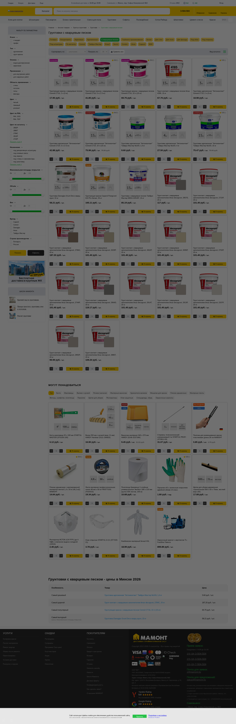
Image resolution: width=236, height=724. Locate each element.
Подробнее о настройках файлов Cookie (157, 716)
